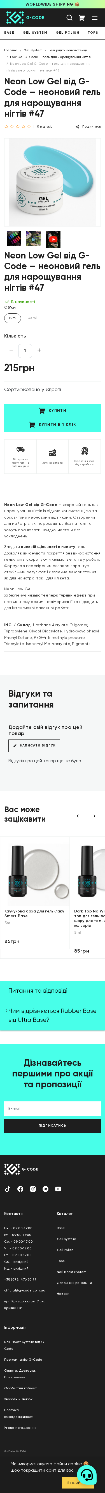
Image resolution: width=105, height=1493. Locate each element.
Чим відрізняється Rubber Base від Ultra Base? (52, 1015)
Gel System (35, 32)
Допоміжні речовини (74, 1283)
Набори (63, 1294)
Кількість (15, 336)
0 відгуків (44, 126)
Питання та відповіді (37, 991)
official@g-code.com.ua (24, 1290)
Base (9, 32)
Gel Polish (67, 32)
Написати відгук (37, 745)
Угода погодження (20, 1428)
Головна (11, 50)
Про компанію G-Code (23, 1360)
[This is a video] (53, 240)
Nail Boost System (72, 1272)
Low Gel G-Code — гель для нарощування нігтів (50, 57)
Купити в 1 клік (57, 425)
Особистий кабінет (20, 1388)
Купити (57, 411)
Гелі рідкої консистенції (68, 50)
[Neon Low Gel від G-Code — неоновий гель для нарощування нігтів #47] (52, 183)
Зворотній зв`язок (18, 1399)
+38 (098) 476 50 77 (20, 1279)
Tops (93, 32)
